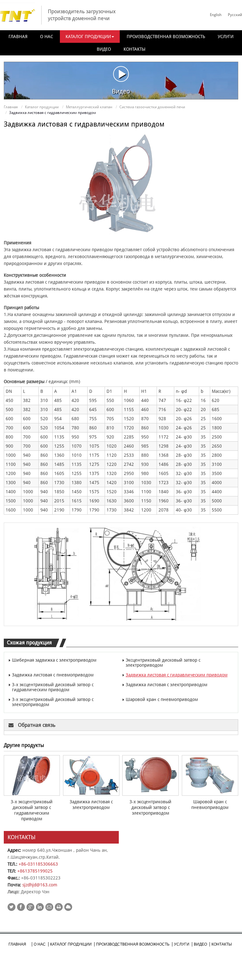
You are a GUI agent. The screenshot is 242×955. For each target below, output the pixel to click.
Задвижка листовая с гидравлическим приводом (177, 674)
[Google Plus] (30, 907)
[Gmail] (49, 907)
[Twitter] (11, 907)
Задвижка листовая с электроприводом (166, 684)
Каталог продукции (42, 107)
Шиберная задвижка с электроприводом (54, 660)
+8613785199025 (35, 870)
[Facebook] (21, 907)
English (216, 15)
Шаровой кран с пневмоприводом (162, 699)
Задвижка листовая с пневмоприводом (53, 674)
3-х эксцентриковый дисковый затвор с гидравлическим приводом (53, 687)
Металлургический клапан (89, 107)
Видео (121, 91)
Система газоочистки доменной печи (152, 107)
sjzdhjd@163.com (39, 884)
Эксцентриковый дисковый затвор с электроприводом (163, 662)
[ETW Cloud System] (68, 907)
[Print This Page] (59, 907)
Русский (235, 15)
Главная (11, 107)
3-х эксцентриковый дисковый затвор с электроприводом (53, 702)
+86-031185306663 (38, 864)
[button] (90, 36)
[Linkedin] (40, 907)
